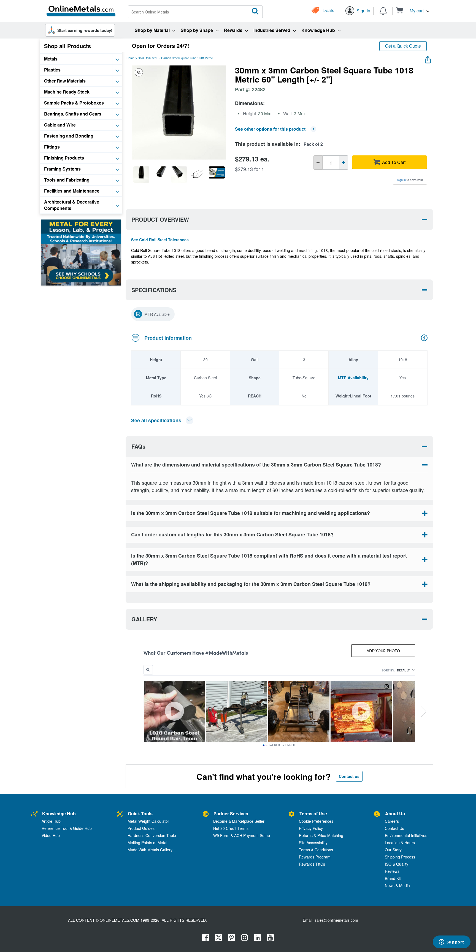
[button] (412, 10)
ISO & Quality (396, 864)
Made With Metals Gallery (150, 849)
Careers (392, 821)
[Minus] (318, 162)
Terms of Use (313, 813)
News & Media (397, 885)
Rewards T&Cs (312, 864)
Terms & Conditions (316, 849)
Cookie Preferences (316, 821)
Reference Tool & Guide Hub (67, 828)
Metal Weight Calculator (148, 821)
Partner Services (230, 813)
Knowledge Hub (59, 813)
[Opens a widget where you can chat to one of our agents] (451, 942)
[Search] (255, 11)
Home (130, 58)
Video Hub (51, 835)
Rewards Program (315, 857)
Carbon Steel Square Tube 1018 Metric (187, 58)
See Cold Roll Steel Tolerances (160, 239)
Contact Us (394, 828)
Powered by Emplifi (281, 745)
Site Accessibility (313, 842)
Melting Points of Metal (147, 842)
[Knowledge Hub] (34, 814)
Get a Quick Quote (403, 46)
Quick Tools (140, 813)
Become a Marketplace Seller (238, 821)
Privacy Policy (311, 828)
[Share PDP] (427, 58)
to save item (410, 179)
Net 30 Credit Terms (230, 828)
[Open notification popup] (383, 10)
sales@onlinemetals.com (336, 920)
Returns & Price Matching (321, 835)
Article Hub (51, 821)
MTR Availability (353, 377)
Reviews (392, 871)
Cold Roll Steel (147, 58)
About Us (395, 813)
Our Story (393, 849)
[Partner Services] (206, 814)
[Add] (343, 162)
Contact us (349, 776)
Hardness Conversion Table (152, 835)
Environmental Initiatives (406, 835)
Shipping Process (400, 857)
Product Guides (141, 828)
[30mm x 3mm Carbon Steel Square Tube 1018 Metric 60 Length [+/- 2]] (141, 174)
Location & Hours (400, 842)
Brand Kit (393, 878)
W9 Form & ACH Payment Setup (241, 835)
